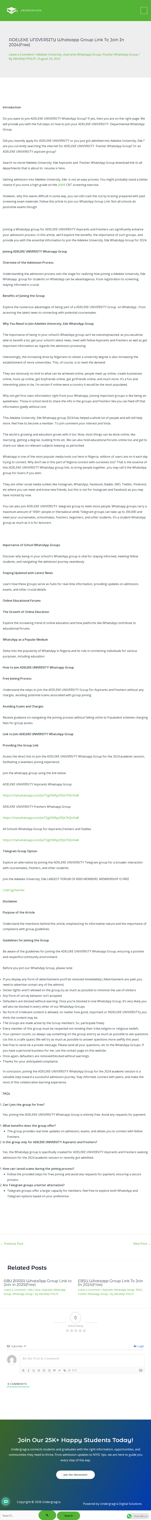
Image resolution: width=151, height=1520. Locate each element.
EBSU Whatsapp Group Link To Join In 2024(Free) (110, 1283)
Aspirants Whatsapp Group (82, 54)
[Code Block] (59, 1370)
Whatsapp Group (23, 1294)
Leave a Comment (21, 54)
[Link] (64, 1370)
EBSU (139, 1289)
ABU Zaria (34, 1289)
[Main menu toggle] (144, 10)
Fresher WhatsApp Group (120, 54)
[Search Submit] (47, 1515)
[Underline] (33, 1370)
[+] (75, 1370)
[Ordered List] (44, 1370)
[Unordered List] (49, 1370)
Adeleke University (49, 54)
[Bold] (23, 1370)
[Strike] (38, 1370)
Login (140, 1346)
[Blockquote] (54, 1370)
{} (69, 1370)
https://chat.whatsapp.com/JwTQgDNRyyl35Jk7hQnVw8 (41, 795)
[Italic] (28, 1370)
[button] (148, 3)
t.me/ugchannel (13, 890)
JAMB (61, 185)
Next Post (142, 1244)
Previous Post (11, 1244)
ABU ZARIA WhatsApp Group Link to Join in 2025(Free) (38, 1283)
